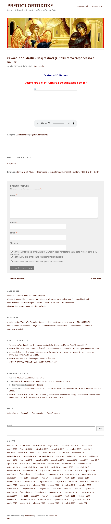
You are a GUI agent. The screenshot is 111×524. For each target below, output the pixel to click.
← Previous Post (15, 279)
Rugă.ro (36, 326)
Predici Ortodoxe (30, 6)
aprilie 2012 (90, 489)
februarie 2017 (39, 463)
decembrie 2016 (68, 463)
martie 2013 (25, 485)
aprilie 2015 (90, 471)
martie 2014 (70, 478)
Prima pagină (82, 7)
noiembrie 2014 (71, 474)
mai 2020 (75, 445)
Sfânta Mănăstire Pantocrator (54, 326)
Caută (9, 425)
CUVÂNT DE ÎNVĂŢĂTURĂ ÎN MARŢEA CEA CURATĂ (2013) (33, 362)
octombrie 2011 (72, 492)
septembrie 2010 (61, 499)
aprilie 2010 (12, 503)
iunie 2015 (68, 471)
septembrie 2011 (89, 492)
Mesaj (13, 195)
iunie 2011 (35, 496)
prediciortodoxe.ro (35, 385)
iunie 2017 (84, 460)
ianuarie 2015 (40, 474)
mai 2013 (95, 481)
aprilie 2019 (22, 453)
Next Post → (97, 279)
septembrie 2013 (46, 481)
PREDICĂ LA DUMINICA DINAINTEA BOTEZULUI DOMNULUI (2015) (42, 381)
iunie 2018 (71, 456)
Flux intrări (25, 413)
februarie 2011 (84, 496)
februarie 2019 (49, 453)
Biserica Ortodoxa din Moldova (61, 322)
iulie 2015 (57, 471)
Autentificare (12, 413)
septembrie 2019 (74, 449)
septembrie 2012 (30, 489)
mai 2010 (87, 499)
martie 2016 (68, 467)
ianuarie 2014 (83, 478)
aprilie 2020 (86, 445)
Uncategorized (68, 303)
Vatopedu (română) (15, 329)
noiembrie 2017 (41, 460)
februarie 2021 (39, 445)
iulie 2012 (57, 489)
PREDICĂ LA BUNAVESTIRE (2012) (30, 378)
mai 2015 (78, 471)
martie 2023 (12, 445)
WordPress (29, 516)
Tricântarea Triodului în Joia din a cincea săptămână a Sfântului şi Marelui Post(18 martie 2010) (48, 345)
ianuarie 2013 (53, 485)
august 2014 (12, 478)
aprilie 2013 (12, 485)
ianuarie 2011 (12, 499)
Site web (14, 243)
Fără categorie (39, 296)
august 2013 (61, 481)
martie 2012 (12, 492)
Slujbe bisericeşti (52, 303)
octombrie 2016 (13, 467)
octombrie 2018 (29, 456)
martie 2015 (12, 474)
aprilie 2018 (93, 456)
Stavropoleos (75, 326)
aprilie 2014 (57, 478)
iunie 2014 (35, 478)
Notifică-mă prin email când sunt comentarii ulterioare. (38, 257)
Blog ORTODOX (83, 322)
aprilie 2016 (55, 467)
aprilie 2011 (57, 496)
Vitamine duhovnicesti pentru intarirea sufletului (26, 306)
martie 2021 (25, 445)
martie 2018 (12, 460)
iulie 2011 (24, 496)
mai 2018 (82, 456)
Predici (39, 303)
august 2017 (72, 460)
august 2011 (12, 496)
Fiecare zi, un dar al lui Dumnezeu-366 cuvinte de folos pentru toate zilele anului (40, 299)
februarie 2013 (39, 485)
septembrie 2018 (46, 456)
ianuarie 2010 (53, 503)
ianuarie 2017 (53, 463)
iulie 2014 (24, 478)
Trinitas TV (88, 326)
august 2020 (53, 445)
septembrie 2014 (88, 474)
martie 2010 (25, 503)
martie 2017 (25, 463)
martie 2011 (70, 496)
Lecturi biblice (13, 303)
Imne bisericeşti (82, 299)
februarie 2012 (26, 492)
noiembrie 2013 (30, 481)
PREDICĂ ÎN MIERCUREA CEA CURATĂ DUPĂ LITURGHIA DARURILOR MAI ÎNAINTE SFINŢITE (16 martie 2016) (54, 349)
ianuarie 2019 (63, 453)
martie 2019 (35, 453)
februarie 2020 (26, 449)
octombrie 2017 (57, 460)
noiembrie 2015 (13, 471)
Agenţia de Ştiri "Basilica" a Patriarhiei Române (26, 322)
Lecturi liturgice (28, 303)
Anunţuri (10, 296)
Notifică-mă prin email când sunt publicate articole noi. (38, 261)
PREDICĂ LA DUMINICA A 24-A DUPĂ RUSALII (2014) (41, 397)
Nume (13, 222)
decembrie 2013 (14, 481)
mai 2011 (46, 496)
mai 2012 (79, 489)
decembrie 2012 (68, 485)
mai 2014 (46, 478)
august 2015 (45, 471)
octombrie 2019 (57, 449)
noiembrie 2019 (41, 449)
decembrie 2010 (28, 499)
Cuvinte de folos (22, 135)
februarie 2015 (26, 474)
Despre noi (97, 7)
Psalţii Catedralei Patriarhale (18, 326)
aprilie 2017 (12, 463)
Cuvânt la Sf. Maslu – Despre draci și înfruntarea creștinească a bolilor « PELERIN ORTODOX (58, 172)
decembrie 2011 (56, 492)
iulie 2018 (60, 456)
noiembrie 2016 (84, 463)
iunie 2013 (84, 481)
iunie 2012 (68, 489)
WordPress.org (53, 413)
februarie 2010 (39, 503)
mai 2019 (11, 453)
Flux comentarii (38, 413)
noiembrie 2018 (13, 456)
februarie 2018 (26, 460)
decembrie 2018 (79, 453)
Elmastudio (52, 516)
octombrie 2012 (13, 489)
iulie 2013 (73, 481)
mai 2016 (44, 467)
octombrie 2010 (44, 499)
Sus (8, 519)
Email (13, 233)
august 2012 (45, 489)
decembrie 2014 (56, 474)
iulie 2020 (65, 445)
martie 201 (82, 503)
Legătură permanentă (39, 135)
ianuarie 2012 (40, 492)
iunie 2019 (88, 449)
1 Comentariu (38, 66)
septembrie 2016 (30, 467)
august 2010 (76, 499)
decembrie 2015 (82, 467)
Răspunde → (13, 163)
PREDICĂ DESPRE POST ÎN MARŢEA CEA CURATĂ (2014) (32, 358)
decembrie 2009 (68, 503)
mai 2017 (95, 460)
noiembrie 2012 (84, 485)
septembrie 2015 (30, 471)
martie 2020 (12, 449)
